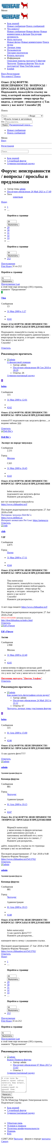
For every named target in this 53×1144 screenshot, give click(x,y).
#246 (9, 740)
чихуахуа (46, 1138)
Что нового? (13, 29)
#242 (9, 407)
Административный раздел (21, 375)
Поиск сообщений (35, 26)
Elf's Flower (7, 631)
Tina (3, 298)
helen (3, 386)
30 (8, 230)
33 (8, 238)
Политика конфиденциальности (23, 1128)
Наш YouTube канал (30, 66)
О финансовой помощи (19, 362)
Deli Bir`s (6, 437)
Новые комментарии (31, 42)
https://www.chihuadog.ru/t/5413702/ (18, 859)
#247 (9, 812)
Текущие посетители (17, 52)
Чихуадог (11, 794)
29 (8, 227)
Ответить (6, 348)
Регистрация (7, 146)
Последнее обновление (29, 191)
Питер (10, 552)
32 (8, 235)
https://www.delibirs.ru (11, 517)
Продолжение (8, 263)
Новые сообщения (16, 26)
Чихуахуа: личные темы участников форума (29, 708)
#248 (9, 915)
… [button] (8, 209)
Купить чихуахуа (15, 55)
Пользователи (14, 50)
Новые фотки (33, 31)
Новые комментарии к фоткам (27, 32)
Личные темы (14, 47)
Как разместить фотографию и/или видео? (28, 695)
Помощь (11, 1131)
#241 (9, 319)
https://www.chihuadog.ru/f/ (14, 504)
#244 (9, 565)
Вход (3, 140)
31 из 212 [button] (17, 266)
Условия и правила (16, 1125)
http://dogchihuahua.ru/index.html (17, 620)
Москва (11, 458)
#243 (9, 476)
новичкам (18, 197)
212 (9, 258)
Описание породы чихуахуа (21, 60)
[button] (4, 10)
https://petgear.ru (40, 520)
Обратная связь (14, 1123)
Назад (4, 202)
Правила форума (25, 63)
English (10, 68)
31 (8, 233)
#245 (9, 662)
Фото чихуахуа (14, 39)
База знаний (13, 23)
